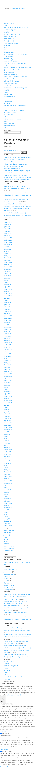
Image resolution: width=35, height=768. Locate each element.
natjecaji (6, 539)
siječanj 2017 (8, 476)
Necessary (5, 733)
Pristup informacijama (10, 74)
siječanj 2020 (8, 396)
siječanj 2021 (8, 369)
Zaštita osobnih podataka (11, 81)
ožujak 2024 (7, 285)
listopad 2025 (8, 244)
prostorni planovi (9, 546)
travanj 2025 (7, 256)
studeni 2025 (8, 242)
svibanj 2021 (7, 360)
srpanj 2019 (7, 409)
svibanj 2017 (7, 467)
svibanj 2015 (7, 516)
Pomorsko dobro (9, 72)
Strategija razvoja (9, 41)
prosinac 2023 (8, 291)
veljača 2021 (7, 367)
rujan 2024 (7, 271)
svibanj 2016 (7, 494)
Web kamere (7, 103)
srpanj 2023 (7, 302)
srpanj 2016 (7, 490)
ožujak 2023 (7, 311)
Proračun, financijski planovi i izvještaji (16, 27)
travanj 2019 (7, 416)
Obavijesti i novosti (9, 114)
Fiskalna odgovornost (10, 83)
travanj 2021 (7, 363)
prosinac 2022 (8, 318)
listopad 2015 (8, 508)
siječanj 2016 (8, 503)
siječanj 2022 (8, 343)
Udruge (6, 108)
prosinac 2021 (8, 345)
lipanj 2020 (7, 385)
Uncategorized (8, 550)
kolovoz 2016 (7, 487)
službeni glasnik (9, 548)
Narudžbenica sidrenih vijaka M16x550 (16, 175)
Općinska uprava (9, 99)
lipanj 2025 (7, 251)
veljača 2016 (7, 501)
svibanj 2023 (7, 307)
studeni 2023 (8, 293)
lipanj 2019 (7, 412)
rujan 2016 (7, 485)
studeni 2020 (8, 374)
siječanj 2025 (8, 262)
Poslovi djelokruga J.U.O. (11, 61)
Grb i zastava (8, 101)
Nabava (6, 128)
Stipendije (7, 45)
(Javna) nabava (8, 56)
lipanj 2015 (7, 514)
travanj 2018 (7, 443)
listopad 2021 (8, 349)
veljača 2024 (7, 287)
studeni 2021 (8, 347)
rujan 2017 (7, 458)
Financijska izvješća (10, 30)
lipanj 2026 (7, 227)
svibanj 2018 (7, 441)
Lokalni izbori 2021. (10, 39)
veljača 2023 (7, 314)
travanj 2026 (7, 231)
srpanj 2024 (7, 276)
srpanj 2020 (7, 383)
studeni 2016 (8, 481)
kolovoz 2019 (7, 407)
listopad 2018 (8, 429)
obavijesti (7, 544)
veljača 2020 (7, 394)
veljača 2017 (7, 474)
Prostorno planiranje (10, 36)
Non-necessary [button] (4, 749)
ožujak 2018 (7, 445)
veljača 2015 (7, 523)
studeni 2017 (8, 454)
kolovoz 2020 (7, 380)
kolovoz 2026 (7, 222)
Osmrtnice (7, 679)
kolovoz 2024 (7, 273)
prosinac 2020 (8, 371)
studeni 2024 (8, 267)
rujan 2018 (7, 432)
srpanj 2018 (7, 436)
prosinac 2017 (8, 452)
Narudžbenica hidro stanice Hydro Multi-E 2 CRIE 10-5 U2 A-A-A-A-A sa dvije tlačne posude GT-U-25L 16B (17, 159)
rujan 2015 (7, 510)
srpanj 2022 (7, 329)
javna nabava (8, 532)
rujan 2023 (7, 298)
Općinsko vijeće (8, 94)
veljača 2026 (7, 236)
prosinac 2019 (8, 398)
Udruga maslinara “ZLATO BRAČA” (14, 110)
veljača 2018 (7, 447)
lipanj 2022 (7, 331)
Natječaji (6, 90)
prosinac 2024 (8, 264)
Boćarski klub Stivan (10, 112)
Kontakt (6, 117)
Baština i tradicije (9, 123)
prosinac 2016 (8, 479)
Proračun (6, 32)
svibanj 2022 (7, 334)
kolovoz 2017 (7, 461)
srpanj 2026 (7, 224)
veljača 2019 (7, 421)
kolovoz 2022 (7, 327)
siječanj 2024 (8, 289)
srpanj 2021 (7, 356)
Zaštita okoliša (8, 85)
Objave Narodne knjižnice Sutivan (14, 182)
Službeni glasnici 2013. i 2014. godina (15, 54)
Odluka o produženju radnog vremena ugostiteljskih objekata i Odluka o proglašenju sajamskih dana (16, 166)
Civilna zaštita (8, 50)
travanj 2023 (7, 309)
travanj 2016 (7, 496)
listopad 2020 (8, 376)
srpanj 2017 (7, 463)
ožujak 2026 (7, 233)
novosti (6, 541)
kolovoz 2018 (7, 434)
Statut (5, 47)
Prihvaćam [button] (10, 695)
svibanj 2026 (7, 229)
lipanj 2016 (7, 492)
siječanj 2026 (8, 238)
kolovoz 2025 (7, 249)
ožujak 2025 (7, 258)
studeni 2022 (8, 320)
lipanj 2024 (7, 278)
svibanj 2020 (7, 387)
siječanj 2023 (8, 316)
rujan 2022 (7, 325)
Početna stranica (9, 23)
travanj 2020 (7, 389)
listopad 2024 (8, 269)
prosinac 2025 (8, 240)
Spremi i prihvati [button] (5, 767)
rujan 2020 (7, 378)
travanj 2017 (7, 470)
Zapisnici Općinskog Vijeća (12, 34)
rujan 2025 (7, 247)
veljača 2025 (7, 260)
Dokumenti (7, 25)
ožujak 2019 (7, 418)
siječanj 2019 (8, 423)
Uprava (6, 92)
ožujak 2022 (7, 338)
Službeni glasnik (9, 52)
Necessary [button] (3, 731)
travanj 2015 (7, 519)
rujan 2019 (7, 405)
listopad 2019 (8, 403)
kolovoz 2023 (7, 300)
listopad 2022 (8, 322)
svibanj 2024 (7, 280)
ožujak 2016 (7, 499)
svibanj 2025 (7, 253)
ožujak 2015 (7, 521)
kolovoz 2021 (7, 354)
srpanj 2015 (7, 512)
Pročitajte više (17, 695)
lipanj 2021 (7, 358)
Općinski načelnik (9, 97)
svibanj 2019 (7, 414)
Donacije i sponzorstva (11, 43)
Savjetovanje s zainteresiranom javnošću (16, 88)
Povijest (6, 121)
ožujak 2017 (7, 472)
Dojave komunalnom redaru (12, 119)
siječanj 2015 (8, 525)
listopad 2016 (8, 483)
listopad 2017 (8, 456)
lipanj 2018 (7, 438)
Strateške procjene (9, 59)
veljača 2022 (7, 340)
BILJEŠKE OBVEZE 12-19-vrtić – (13, 150)
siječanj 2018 (8, 450)
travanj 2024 (7, 282)
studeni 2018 (8, 427)
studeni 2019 (8, 401)
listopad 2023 (8, 296)
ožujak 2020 (7, 392)
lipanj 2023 (7, 305)
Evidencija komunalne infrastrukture (15, 105)
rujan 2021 (7, 351)
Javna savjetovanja (9, 126)
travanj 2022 (7, 336)
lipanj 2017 (7, 465)
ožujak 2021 (7, 365)
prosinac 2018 (8, 425)
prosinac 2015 (8, 505)
